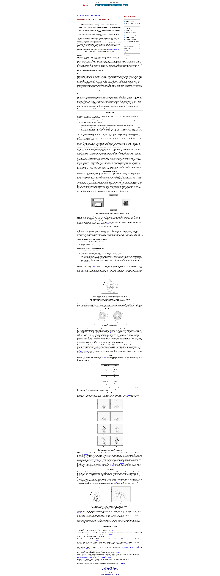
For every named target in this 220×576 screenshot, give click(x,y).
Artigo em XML (129, 30)
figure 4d (97, 460)
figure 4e (103, 465)
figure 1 (79, 191)
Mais (126, 50)
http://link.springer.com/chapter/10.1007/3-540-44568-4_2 (91, 557)
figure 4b (103, 456)
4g (117, 465)
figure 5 (140, 512)
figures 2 (105, 357)
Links (111, 530)
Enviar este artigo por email (132, 41)
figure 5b (79, 512)
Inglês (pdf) (128, 28)
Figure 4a (86, 454)
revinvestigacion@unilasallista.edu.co (110, 574)
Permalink (127, 55)
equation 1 (108, 223)
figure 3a (93, 304)
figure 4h (92, 466)
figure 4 (128, 395)
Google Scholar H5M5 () (133, 23)
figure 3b (100, 328)
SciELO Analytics (130, 21)
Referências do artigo (131, 32)
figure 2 (94, 266)
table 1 (92, 359)
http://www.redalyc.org (82, 351)
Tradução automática (131, 39)
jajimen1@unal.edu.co (114, 49)
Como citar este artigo (131, 35)
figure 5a (118, 482)
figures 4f (112, 465)
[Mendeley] (124, 50)
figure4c (90, 459)
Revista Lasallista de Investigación (90, 15)
